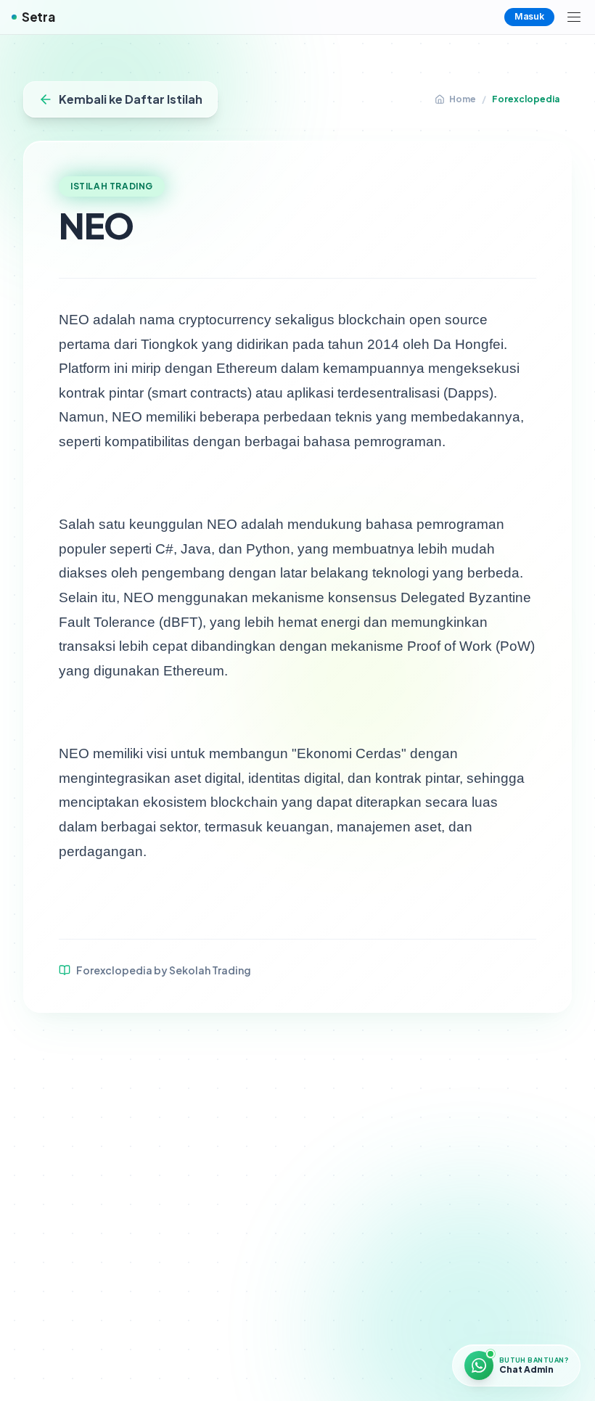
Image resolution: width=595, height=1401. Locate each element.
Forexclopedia (525, 99)
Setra (38, 17)
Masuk (529, 16)
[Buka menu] (574, 17)
